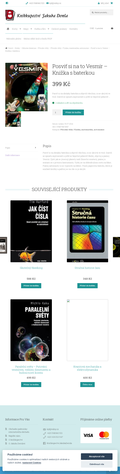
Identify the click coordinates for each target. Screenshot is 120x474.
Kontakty (74, 28)
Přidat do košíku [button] (31, 285)
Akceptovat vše (97, 456)
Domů (10, 48)
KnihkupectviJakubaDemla (59, 443)
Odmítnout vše (97, 464)
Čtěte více (87, 384)
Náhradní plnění (13, 38)
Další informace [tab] (12, 155)
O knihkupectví (16, 439)
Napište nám (14, 435)
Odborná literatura (29, 48)
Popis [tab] (7, 147)
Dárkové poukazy (59, 28)
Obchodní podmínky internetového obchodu (19, 430)
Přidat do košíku (73, 112)
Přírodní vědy (43, 48)
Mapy (26, 28)
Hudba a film (40, 28)
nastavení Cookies (31, 462)
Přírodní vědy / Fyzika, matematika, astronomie (70, 48)
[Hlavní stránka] (7, 29)
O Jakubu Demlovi (17, 443)
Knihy (15, 28)
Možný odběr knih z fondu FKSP (38, 38)
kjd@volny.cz (53, 429)
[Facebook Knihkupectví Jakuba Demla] (7, 3)
